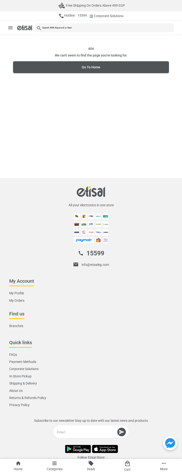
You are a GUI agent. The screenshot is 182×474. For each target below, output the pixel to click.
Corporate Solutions (24, 369)
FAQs (13, 355)
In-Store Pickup (20, 376)
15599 (95, 253)
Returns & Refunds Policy (27, 398)
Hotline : (73, 16)
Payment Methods (22, 362)
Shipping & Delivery (23, 383)
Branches (16, 326)
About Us (16, 391)
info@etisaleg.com (95, 265)
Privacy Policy (19, 405)
